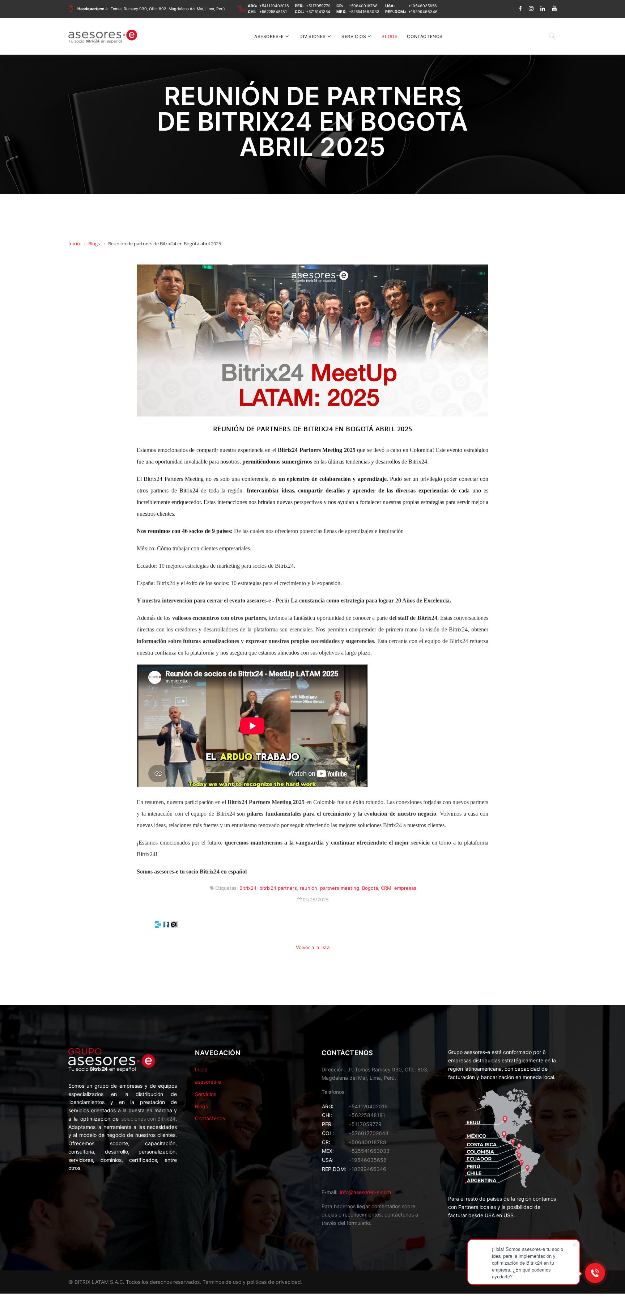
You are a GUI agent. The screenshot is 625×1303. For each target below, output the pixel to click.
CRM (386, 888)
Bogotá (370, 888)
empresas (405, 888)
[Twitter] (174, 924)
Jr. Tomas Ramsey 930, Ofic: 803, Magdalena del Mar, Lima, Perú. (151, 9)
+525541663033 (364, 11)
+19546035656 (422, 6)
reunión (308, 888)
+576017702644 (368, 1133)
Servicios (353, 36)
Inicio (201, 1069)
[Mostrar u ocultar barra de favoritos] (158, 924)
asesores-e (269, 36)
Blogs (389, 36)
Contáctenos (425, 36)
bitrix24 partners (278, 888)
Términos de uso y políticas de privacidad (252, 1282)
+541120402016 (274, 6)
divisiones (312, 36)
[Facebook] (166, 924)
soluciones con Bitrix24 (148, 1119)
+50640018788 (363, 6)
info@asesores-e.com (365, 1192)
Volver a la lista (312, 947)
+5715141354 (318, 11)
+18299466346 (423, 11)
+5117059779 (318, 6)
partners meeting (339, 888)
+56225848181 (273, 11)
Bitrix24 (247, 888)
